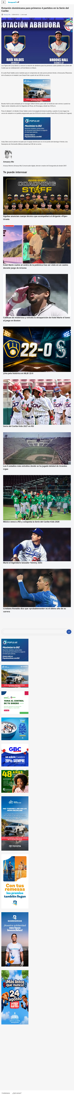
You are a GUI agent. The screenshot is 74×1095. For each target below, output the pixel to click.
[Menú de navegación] (3, 2)
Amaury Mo (7, 14)
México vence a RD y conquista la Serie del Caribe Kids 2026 (31, 522)
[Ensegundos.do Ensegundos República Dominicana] (13, 2)
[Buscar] (69, 632)
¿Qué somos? (16, 1093)
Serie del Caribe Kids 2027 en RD (18, 426)
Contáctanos (6, 1093)
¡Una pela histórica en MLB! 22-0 (18, 373)
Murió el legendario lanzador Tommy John (22, 563)
